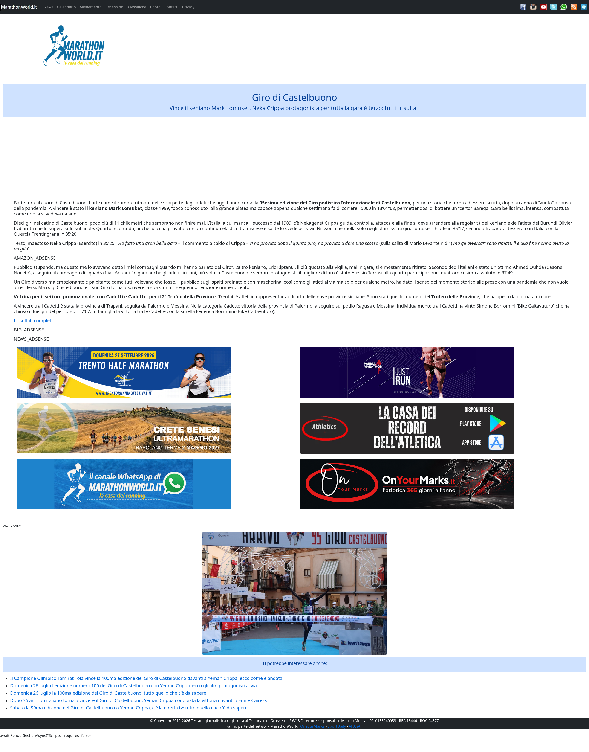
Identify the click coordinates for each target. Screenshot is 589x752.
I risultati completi (33, 320)
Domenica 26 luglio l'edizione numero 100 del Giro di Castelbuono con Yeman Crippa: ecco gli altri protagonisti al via (133, 685)
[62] (407, 372)
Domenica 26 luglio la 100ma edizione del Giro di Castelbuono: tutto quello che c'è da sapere (108, 693)
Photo (155, 6)
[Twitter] (553, 6)
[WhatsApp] (563, 6)
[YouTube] (543, 6)
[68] (407, 484)
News (48, 6)
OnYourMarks (312, 726)
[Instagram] (533, 6)
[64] (407, 428)
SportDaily (337, 726)
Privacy (188, 6)
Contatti (171, 6)
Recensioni (114, 6)
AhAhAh (356, 726)
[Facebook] (523, 6)
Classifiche (137, 6)
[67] (124, 428)
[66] (124, 373)
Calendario (66, 6)
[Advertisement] (368, 47)
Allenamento (91, 6)
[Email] (584, 6)
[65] (124, 484)
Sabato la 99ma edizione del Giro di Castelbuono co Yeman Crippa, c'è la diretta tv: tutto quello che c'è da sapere (129, 708)
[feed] (574, 6)
